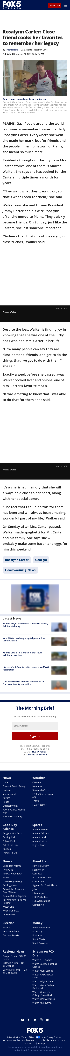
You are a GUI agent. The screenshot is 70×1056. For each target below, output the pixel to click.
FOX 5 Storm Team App (42, 795)
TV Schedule (9, 914)
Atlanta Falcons (40, 833)
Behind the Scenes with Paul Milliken (15, 891)
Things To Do (10, 852)
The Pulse (8, 869)
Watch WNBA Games (43, 998)
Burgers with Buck (12, 833)
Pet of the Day (10, 845)
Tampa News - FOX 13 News (15, 958)
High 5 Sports (39, 845)
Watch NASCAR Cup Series (42, 976)
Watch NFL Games (42, 959)
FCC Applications (41, 900)
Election (8, 923)
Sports (37, 825)
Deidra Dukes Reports (14, 896)
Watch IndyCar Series (43, 981)
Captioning (38, 904)
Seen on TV (38, 869)
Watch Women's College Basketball (42, 994)
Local (5, 782)
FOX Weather (39, 804)
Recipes (7, 848)
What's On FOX (11, 910)
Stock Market (39, 939)
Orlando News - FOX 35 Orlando (13, 964)
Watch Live (54, 5)
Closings (36, 782)
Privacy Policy (38, 751)
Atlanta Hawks (40, 837)
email (47, 1019)
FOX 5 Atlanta (26, 49)
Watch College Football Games (44, 965)
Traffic (35, 800)
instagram (41, 1019)
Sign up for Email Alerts (44, 885)
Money (37, 923)
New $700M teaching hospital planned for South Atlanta (24, 639)
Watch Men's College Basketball (43, 987)
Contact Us (38, 881)
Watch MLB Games (42, 970)
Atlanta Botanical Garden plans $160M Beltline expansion (22, 654)
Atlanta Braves (40, 829)
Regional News (13, 951)
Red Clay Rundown (12, 873)
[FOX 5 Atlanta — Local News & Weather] (12, 5)
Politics (6, 797)
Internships (38, 893)
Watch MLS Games (42, 1002)
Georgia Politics (11, 931)
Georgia (41, 560)
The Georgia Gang (12, 881)
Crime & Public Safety (14, 786)
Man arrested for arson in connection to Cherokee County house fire (23, 683)
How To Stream (40, 865)
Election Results (11, 935)
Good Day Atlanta (10, 827)
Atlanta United (39, 841)
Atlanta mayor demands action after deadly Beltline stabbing (25, 625)
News (7, 778)
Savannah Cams (40, 790)
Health (6, 801)
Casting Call (9, 837)
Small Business (40, 943)
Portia (6, 877)
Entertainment (10, 805)
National (7, 790)
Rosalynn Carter (41, 49)
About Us (39, 861)
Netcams (37, 786)
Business (37, 935)
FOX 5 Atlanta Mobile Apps (14, 811)
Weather (38, 778)
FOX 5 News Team (42, 877)
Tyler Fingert (12, 49)
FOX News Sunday (12, 816)
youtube (22, 1019)
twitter (35, 1019)
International (9, 794)
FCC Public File (40, 896)
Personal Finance (41, 927)
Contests (37, 873)
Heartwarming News (20, 570)
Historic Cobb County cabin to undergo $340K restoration (26, 668)
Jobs (34, 889)
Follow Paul (9, 841)
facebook (28, 1019)
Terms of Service (37, 754)
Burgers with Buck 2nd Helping (14, 901)
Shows (7, 861)
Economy (37, 931)
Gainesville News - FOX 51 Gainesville (15, 971)
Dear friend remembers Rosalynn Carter (24, 99)
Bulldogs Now (10, 885)
